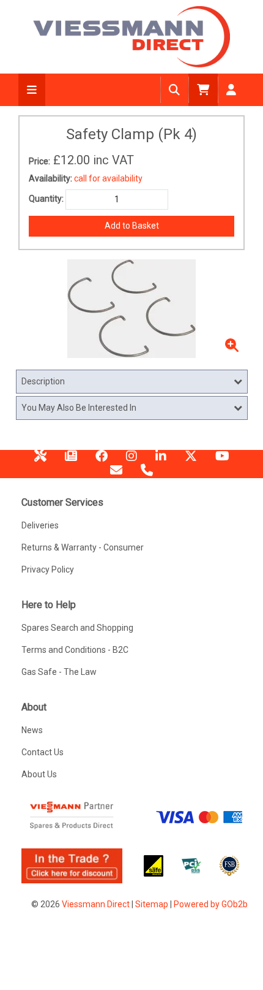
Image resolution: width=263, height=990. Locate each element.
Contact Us (42, 752)
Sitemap (151, 904)
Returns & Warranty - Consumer (82, 547)
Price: (39, 161)
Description (43, 381)
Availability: (50, 178)
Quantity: (46, 199)
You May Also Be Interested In (78, 408)
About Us (39, 774)
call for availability (108, 178)
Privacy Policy (47, 569)
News (71, 460)
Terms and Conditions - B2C (74, 650)
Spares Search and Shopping (77, 628)
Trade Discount (40, 460)
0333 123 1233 (147, 474)
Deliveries (40, 525)
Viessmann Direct (96, 904)
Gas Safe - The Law (59, 672)
